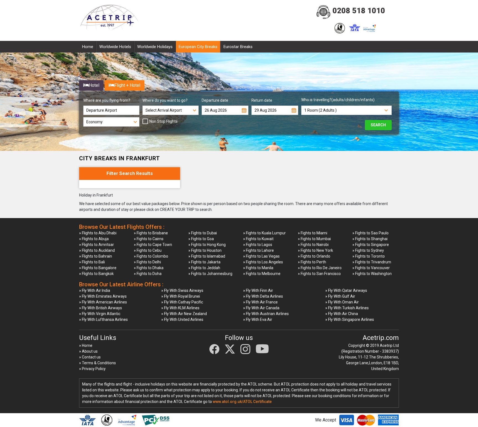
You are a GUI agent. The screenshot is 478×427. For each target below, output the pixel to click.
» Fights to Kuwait (258, 239)
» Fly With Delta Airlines (263, 296)
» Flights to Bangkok (96, 273)
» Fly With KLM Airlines (180, 308)
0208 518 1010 (358, 10)
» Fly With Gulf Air (340, 296)
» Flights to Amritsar (96, 244)
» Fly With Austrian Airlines (266, 313)
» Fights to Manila (258, 268)
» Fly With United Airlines (182, 319)
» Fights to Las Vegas (261, 256)
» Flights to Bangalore (97, 268)
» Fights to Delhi (147, 262)
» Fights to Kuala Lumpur (264, 233)
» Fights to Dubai (202, 233)
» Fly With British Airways (100, 308)
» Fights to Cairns (148, 239)
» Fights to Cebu (148, 250)
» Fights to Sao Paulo (370, 233)
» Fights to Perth (312, 262)
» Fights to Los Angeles (263, 262)
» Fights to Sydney (368, 250)
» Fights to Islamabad (206, 256)
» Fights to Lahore (258, 250)
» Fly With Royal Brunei (180, 296)
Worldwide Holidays (155, 46)
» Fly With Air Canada (261, 308)
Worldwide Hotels (115, 46)
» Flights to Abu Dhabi (97, 233)
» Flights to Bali (92, 262)
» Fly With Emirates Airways (103, 296)
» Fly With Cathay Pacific (182, 302)
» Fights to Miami (312, 233)
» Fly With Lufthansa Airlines (103, 319)
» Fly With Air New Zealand (184, 313)
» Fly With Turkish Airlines (347, 308)
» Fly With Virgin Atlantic (99, 313)
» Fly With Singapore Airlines (349, 319)
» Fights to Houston (205, 250)
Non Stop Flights (163, 121)
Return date (261, 100)
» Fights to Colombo (151, 256)
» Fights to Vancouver (371, 268)
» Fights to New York (315, 250)
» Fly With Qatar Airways (346, 290)
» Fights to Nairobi (313, 244)
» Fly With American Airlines (103, 302)
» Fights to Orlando (314, 256)
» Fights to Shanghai (370, 239)
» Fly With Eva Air (257, 319)
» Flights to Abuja (94, 239)
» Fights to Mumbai (314, 239)
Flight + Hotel (127, 85)
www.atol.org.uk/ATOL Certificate (242, 401)
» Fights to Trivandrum (371, 262)
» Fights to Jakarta (204, 262)
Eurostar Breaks (238, 46)
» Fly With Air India (94, 290)
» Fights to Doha (148, 273)
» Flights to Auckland (97, 250)
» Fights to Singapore (370, 244)
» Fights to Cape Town (153, 244)
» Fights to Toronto (368, 256)
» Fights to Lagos (257, 244)
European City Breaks (198, 46)
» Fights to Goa (201, 239)
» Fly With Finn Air (258, 290)
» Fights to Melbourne (261, 273)
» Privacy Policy (92, 368)
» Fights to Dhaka (148, 268)
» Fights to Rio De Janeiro (320, 268)
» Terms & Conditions (97, 363)
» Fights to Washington (372, 273)
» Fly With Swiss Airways (182, 290)
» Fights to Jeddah (204, 268)
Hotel (94, 85)
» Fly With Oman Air (342, 302)
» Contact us (90, 357)
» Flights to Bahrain (95, 256)
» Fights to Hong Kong (207, 244)
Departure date (215, 100)
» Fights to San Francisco (319, 273)
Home (87, 46)
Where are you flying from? (106, 100)
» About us (88, 351)
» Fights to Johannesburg (210, 273)
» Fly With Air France (260, 302)
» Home (85, 345)
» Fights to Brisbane (151, 233)
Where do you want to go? (165, 100)
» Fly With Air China (341, 313)
